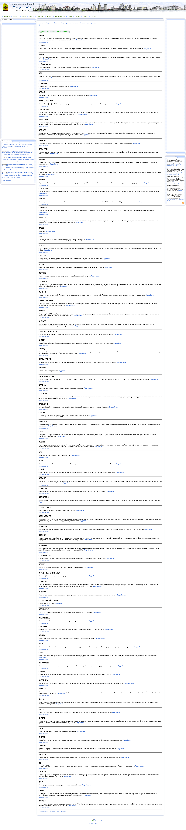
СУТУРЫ (42, 746)
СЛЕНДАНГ (43, 404)
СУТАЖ (42, 737)
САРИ (41, 170)
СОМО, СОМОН (45, 507)
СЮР (41, 782)
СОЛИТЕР (43, 488)
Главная (7, 16)
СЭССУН (42, 772)
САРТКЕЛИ (43, 188)
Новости (15, 16)
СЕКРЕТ (42, 264)
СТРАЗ (41, 652)
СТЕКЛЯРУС (44, 609)
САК (40, 73)
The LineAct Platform (181, 829)
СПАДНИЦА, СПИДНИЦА (49, 573)
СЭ (40, 763)
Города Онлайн (93, 823)
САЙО (41, 54)
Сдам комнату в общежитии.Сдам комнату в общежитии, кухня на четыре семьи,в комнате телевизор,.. (18, 159)
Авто (70, 16)
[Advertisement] (18, 81)
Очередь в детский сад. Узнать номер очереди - (174, 165)
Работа (49, 16)
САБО (41, 35)
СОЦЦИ (42, 564)
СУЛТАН (42, 718)
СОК (40, 452)
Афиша (77, 16)
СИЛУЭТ (42, 311)
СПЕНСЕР (43, 582)
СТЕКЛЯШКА (44, 618)
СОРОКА (42, 535)
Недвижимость (60, 16)
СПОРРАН (43, 592)
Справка (75, 23)
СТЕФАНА (43, 626)
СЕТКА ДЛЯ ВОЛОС (47, 301)
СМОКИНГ (43, 421)
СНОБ (41, 432)
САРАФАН (43, 149)
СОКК (41, 461)
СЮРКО (42, 790)
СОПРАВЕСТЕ (45, 516)
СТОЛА (42, 644)
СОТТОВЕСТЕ (45, 556)
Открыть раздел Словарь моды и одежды (52, 811)
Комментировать (44, 42)
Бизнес (31, 16)
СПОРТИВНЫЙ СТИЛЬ (48, 600)
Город (24, 16)
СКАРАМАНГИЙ (45, 359)
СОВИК (42, 442)
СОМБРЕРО (44, 497)
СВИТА (42, 245)
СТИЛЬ (42, 635)
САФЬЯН (42, 218)
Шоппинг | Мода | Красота (62, 23)
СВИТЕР (42, 256)
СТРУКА (42, 671)
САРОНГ (42, 180)
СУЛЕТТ (42, 709)
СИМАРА (42, 321)
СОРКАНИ (43, 526)
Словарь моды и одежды (88, 23)
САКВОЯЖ (43, 83)
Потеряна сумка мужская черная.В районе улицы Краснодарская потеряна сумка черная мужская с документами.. (17, 152)
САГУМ (42, 45)
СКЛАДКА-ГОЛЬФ (46, 376)
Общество (40, 16)
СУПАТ (41, 728)
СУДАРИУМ (43, 680)
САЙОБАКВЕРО (45, 65)
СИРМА (42, 340)
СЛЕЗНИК (43, 394)
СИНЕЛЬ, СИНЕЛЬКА (48, 331)
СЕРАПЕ (42, 273)
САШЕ (41, 228)
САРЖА (42, 159)
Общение (94, 16)
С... (40, 25)
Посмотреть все (6, 180)
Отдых (85, 16)
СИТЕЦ (42, 349)
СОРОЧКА (43, 545)
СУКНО (42, 699)
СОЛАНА (42, 478)
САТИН (42, 199)
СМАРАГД (43, 413)
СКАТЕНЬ (43, 368)
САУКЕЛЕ (43, 207)
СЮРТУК (42, 801)
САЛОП (42, 92)
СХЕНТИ (42, 754)
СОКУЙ (42, 469)
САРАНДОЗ (43, 140)
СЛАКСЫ (42, 385)
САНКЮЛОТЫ (44, 120)
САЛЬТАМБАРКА (46, 101)
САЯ (40, 237)
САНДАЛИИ (44, 109)
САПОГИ (42, 130)
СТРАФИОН (44, 663)
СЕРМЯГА (43, 282)
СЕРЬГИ (42, 292)
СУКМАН (42, 689)
